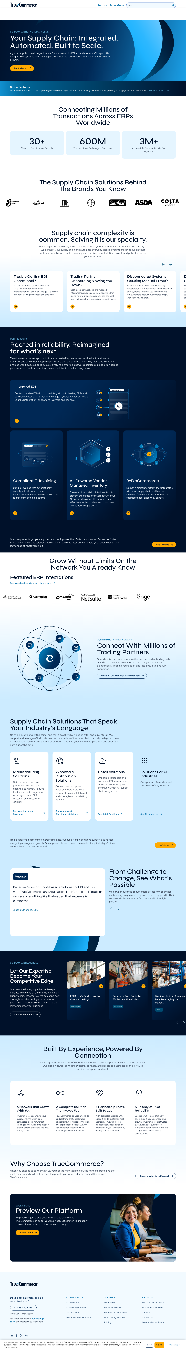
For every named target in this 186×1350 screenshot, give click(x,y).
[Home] (24, 5)
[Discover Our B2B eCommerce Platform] (128, 513)
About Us (147, 1297)
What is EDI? (110, 1302)
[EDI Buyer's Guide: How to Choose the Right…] (101, 986)
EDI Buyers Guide (112, 1307)
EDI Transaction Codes (115, 1312)
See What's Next (157, 90)
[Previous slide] (163, 264)
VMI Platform (72, 1312)
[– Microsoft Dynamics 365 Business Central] (12, 597)
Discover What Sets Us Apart (154, 1176)
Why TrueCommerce (152, 1307)
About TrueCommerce (153, 1302)
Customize (174, 1345)
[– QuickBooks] (117, 597)
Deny (149, 1345)
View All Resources (24, 1014)
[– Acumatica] (38, 597)
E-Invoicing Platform (76, 1307)
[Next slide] (170, 264)
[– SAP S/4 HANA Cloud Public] (65, 597)
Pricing (107, 1322)
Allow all (159, 1345)
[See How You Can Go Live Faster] (16, 307)
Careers (146, 1312)
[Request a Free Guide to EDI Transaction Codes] (143, 986)
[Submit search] (173, 5)
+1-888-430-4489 (23, 1307)
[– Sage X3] (144, 597)
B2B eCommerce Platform (79, 1317)
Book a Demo (20, 68)
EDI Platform (72, 1302)
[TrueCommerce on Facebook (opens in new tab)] (16, 1335)
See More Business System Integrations (30, 583)
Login (100, 5)
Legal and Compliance (153, 1322)
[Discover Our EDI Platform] (17, 421)
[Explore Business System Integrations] (129, 307)
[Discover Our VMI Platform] (72, 513)
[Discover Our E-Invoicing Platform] (15, 513)
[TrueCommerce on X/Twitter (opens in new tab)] (21, 1335)
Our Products (74, 1297)
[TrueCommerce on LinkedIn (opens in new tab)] (11, 1335)
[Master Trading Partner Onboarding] (72, 307)
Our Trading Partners (114, 1317)
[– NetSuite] (91, 597)
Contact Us (148, 1317)
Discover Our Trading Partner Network (120, 675)
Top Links (109, 1297)
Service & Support (117, 5)
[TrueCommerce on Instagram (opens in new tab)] (26, 1335)
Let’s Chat (164, 845)
